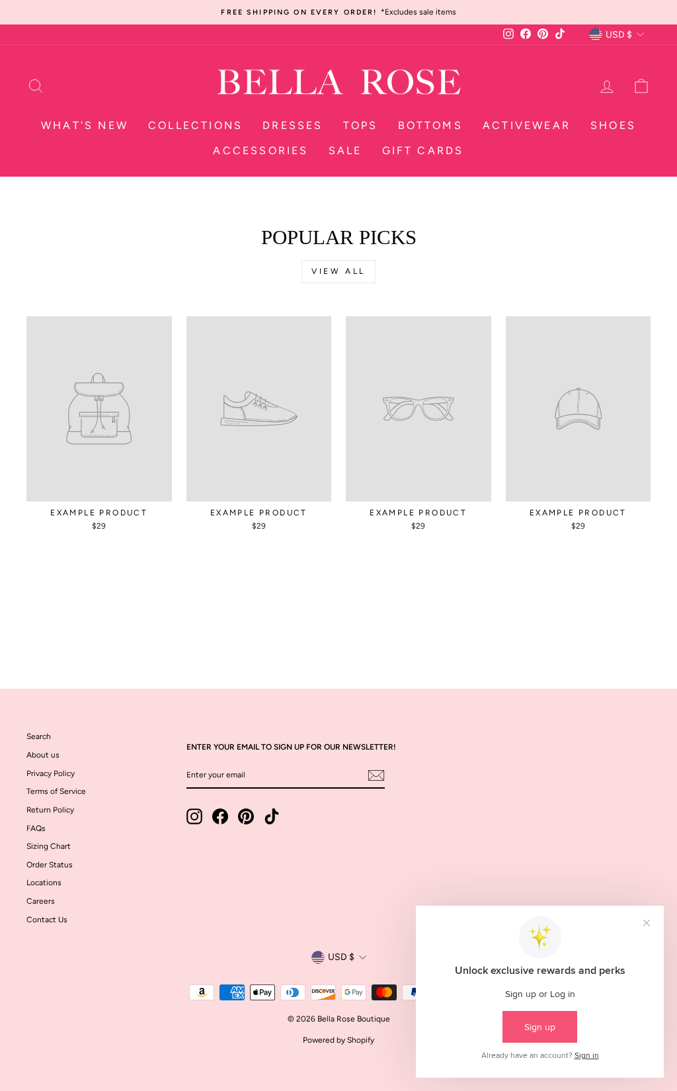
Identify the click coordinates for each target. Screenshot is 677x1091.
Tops (360, 125)
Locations (43, 882)
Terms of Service (56, 791)
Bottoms (430, 125)
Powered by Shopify (338, 1040)
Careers (40, 901)
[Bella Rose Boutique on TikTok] (272, 816)
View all (338, 271)
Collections (195, 125)
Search (38, 736)
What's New (84, 125)
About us (43, 755)
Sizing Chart (48, 846)
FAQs (36, 828)
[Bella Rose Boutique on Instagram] (194, 816)
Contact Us (46, 919)
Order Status (49, 864)
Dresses (292, 125)
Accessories (260, 150)
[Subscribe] (376, 775)
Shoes (613, 125)
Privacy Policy (50, 773)
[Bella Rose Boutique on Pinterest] (246, 816)
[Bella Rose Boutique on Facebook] (220, 816)
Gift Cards (423, 150)
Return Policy (50, 809)
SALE (345, 150)
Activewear (527, 125)
